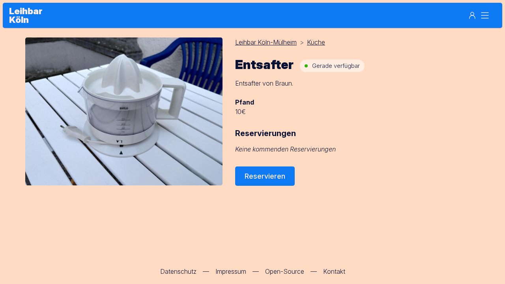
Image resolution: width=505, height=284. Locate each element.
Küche (316, 42)
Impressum (230, 271)
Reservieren (265, 176)
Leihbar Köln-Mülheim (266, 42)
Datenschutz (178, 271)
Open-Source (284, 271)
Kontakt (334, 271)
